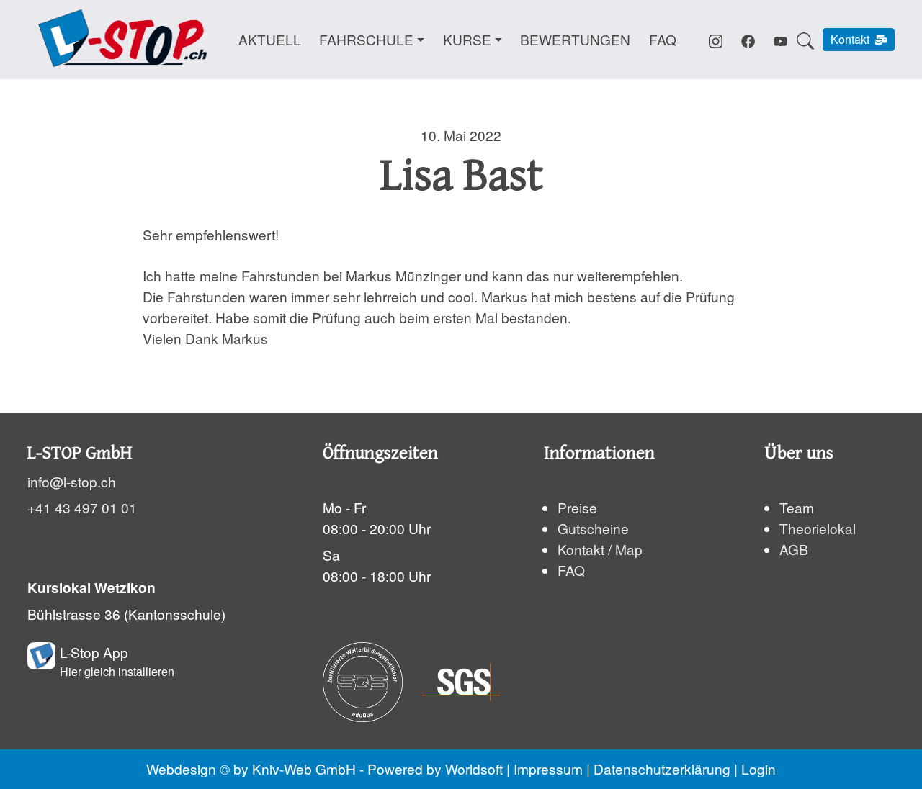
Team (796, 507)
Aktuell (269, 39)
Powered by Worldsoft (435, 768)
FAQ (662, 39)
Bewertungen (575, 39)
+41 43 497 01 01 (82, 507)
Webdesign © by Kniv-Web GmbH (251, 768)
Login (758, 768)
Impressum (548, 768)
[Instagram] (715, 38)
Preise (577, 507)
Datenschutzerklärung (662, 768)
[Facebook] (748, 38)
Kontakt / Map (600, 548)
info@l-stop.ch (71, 480)
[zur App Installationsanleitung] (41, 661)
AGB (793, 548)
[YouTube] (780, 38)
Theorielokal (817, 527)
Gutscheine (593, 527)
